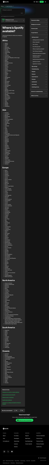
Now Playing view (36, 46)
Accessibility (33, 460)
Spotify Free (39, 446)
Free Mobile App (28, 441)
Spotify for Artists (36, 61)
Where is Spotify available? (38, 49)
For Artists (16, 435)
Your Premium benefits (37, 51)
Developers (16, 438)
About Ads (28, 460)
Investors (16, 444)
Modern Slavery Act (6, 463)
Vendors (16, 446)
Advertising (16, 441)
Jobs (4, 438)
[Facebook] (12, 451)
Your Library (35, 44)
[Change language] (34, 2)
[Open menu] (45, 1)
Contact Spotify (28, 444)
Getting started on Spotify (38, 39)
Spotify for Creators (37, 63)
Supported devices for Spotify (8, 394)
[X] (8, 451)
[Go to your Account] (23, 20)
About (4, 435)
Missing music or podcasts (8, 397)
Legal (4, 460)
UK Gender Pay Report (19, 463)
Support (27, 435)
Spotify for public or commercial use (37, 56)
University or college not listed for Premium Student (11, 403)
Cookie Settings (22, 460)
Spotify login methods (7, 400)
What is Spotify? (36, 42)
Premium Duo (39, 438)
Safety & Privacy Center (10, 460)
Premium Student (40, 444)
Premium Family (39, 441)
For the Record (6, 441)
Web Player (27, 438)
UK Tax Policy (13, 463)
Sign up (37, 1)
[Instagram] (4, 451)
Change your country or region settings (10, 392)
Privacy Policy (17, 460)
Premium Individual (40, 435)
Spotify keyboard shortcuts (38, 59)
